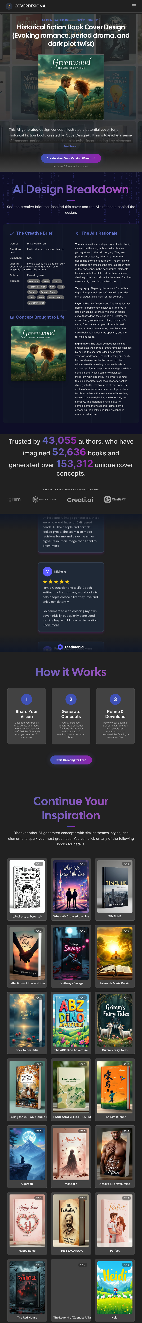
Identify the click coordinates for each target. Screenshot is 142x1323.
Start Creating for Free (71, 760)
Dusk (31, 297)
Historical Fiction (37, 286)
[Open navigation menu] (133, 5)
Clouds (57, 281)
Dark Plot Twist (36, 302)
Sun (52, 286)
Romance (33, 281)
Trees (46, 281)
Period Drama (55, 297)
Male (41, 297)
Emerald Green (48, 292)
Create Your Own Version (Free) (69, 158)
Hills (61, 286)
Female (32, 292)
